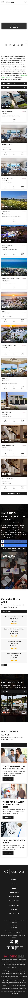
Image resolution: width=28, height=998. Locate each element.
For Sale (6, 87)
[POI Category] (6, 45)
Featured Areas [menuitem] (14, 892)
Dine (6, 691)
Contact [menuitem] (14, 909)
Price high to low (9, 83)
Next (25, 705)
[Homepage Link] (14, 871)
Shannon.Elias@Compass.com (14, 925)
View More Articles (14, 745)
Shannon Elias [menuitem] (14, 901)
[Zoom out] (26, 44)
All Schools (7, 611)
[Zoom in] (26, 42)
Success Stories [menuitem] (14, 905)
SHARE (24, 696)
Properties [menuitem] (14, 879)
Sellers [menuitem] (14, 888)
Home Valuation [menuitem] (14, 896)
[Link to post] (14, 755)
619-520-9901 (14, 927)
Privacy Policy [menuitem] (14, 913)
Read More (8, 779)
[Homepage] (7, 2)
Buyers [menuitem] (14, 884)
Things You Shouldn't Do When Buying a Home (13, 804)
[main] (14, 434)
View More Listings (14, 493)
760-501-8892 (20, 931)
